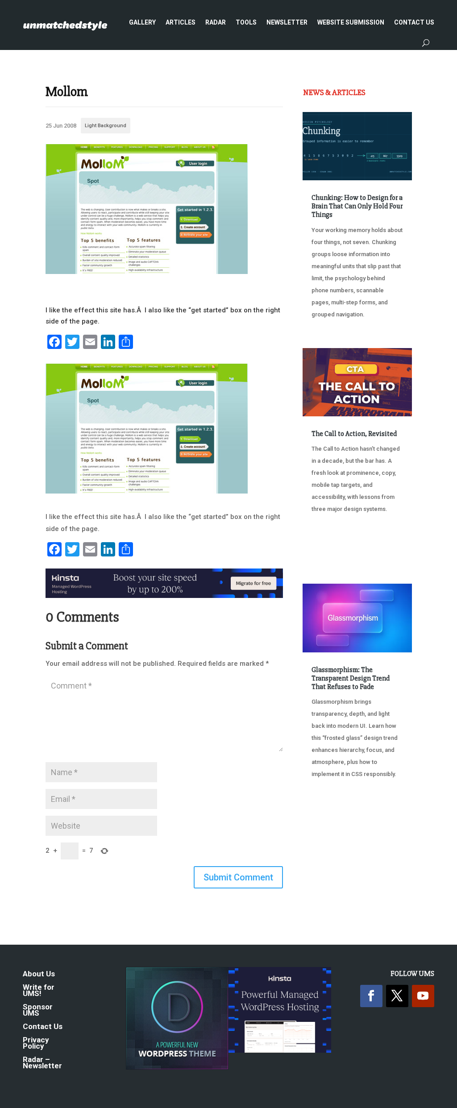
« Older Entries (332, 819)
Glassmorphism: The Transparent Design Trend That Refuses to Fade (351, 678)
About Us (39, 974)
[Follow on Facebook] (371, 996)
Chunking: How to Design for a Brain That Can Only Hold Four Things (357, 206)
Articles (180, 22)
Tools (246, 22)
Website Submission (350, 22)
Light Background (105, 126)
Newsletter (286, 22)
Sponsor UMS (38, 1010)
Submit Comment (238, 877)
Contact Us (414, 22)
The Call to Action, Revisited (354, 433)
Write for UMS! (38, 991)
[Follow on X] (397, 996)
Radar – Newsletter (42, 1063)
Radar (215, 22)
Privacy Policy (36, 1043)
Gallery (142, 22)
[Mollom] (147, 272)
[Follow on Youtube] (423, 996)
